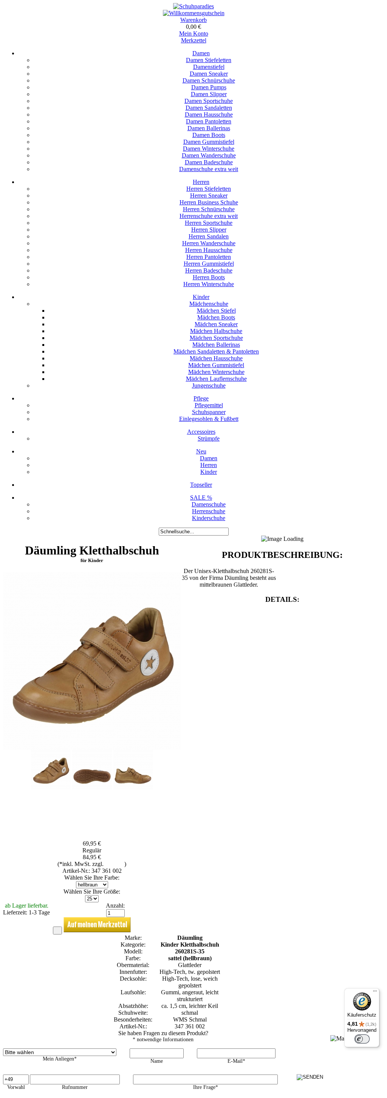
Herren (201, 182)
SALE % (201, 497)
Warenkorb (193, 20)
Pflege (201, 398)
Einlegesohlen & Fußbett (208, 419)
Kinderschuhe (208, 518)
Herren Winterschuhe (208, 284)
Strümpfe (209, 438)
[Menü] (374, 992)
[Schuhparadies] (193, 6)
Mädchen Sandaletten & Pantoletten (216, 351)
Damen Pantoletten (208, 121)
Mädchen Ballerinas (216, 344)
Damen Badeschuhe (209, 162)
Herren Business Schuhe (209, 202)
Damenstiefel (208, 67)
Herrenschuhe (208, 511)
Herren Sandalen (209, 236)
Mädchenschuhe (208, 304)
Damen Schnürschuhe (209, 80)
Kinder (201, 297)
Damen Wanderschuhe (209, 155)
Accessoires (201, 431)
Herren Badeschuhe (208, 270)
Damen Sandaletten (209, 107)
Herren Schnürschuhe (209, 209)
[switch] (362, 1038)
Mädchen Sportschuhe (216, 338)
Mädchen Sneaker (216, 324)
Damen (201, 53)
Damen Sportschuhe (208, 101)
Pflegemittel (209, 405)
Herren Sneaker (209, 195)
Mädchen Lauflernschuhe (216, 378)
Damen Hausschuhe (209, 114)
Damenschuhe (209, 504)
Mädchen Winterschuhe (216, 372)
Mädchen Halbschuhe (216, 331)
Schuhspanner (209, 412)
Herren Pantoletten (208, 257)
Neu (201, 451)
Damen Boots (208, 135)
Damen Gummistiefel (208, 142)
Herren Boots (209, 277)
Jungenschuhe (209, 385)
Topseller (201, 484)
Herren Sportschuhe (208, 223)
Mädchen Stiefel (216, 310)
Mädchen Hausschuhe (216, 358)
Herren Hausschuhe (208, 250)
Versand (114, 864)
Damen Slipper (209, 94)
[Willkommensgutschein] (193, 13)
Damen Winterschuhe (208, 148)
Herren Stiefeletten (208, 188)
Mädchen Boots (216, 317)
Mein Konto (193, 33)
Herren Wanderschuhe (208, 243)
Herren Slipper (208, 229)
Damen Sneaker (209, 73)
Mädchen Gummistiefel (216, 365)
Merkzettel (193, 40)
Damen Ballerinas (208, 128)
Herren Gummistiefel (209, 263)
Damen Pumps (208, 87)
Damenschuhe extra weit (208, 169)
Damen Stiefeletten (208, 60)
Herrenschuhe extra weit (209, 216)
